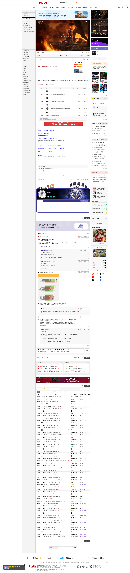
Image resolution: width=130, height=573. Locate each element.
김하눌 (74, 399)
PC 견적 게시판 (26, 58)
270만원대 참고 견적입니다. (51, 477)
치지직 (24, 68)
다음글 (42, 357)
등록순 (43, 233)
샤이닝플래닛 (75, 527)
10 (72, 544)
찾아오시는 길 (81, 562)
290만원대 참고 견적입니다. (51, 534)
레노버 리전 (25, 84)
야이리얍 (74, 489)
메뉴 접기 (84, 201)
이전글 (47, 357)
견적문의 (46, 498)
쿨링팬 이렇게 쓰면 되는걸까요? (50, 524)
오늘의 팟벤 (25, 54)
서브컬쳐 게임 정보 (27, 80)
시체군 (74, 470)
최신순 (46, 233)
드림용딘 (74, 413)
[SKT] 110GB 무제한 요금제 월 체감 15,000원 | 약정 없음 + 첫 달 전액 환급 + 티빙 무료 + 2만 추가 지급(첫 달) (99, 175)
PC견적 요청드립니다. (49, 422)
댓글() (87, 59)
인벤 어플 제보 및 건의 (27, 27)
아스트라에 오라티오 (27, 92)
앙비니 (74, 510)
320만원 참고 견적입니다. (50, 472)
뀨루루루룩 (75, 479)
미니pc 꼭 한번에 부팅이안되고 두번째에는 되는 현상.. (55, 460)
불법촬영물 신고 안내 (74, 562)
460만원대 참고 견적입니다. (51, 437)
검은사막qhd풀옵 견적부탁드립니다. (51, 531)
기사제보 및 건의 (26, 25)
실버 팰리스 (25, 86)
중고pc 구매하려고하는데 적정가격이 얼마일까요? (54, 520)
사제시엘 (74, 422)
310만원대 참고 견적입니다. (51, 453)
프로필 (46, 201)
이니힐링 (51, 197)
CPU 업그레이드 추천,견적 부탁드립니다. (52, 403)
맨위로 (82, 357)
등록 (87, 350)
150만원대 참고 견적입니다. (51, 432)
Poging (74, 475)
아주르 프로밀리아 (26, 90)
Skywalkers (75, 410)
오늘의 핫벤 (25, 52)
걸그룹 (24, 72)
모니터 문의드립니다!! (49, 399)
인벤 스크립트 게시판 (27, 29)
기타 (65, 391)
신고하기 (78, 179)
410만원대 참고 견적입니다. (51, 420)
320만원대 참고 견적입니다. (51, 448)
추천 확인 (86, 179)
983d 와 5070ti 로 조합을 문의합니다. (51, 456)
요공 (74, 515)
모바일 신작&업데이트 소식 (28, 31)
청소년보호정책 (66, 562)
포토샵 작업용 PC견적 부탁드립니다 (51, 408)
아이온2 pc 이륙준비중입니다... (50, 515)
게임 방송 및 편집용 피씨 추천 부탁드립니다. (53, 418)
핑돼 (74, 446)
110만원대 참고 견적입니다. (51, 522)
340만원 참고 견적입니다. (50, 508)
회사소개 (42, 562)
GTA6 (24, 94)
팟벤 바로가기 (26, 66)
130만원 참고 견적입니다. (50, 415)
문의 (46, 391)
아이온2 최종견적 (48, 527)
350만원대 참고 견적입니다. (51, 482)
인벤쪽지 (48, 197)
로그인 (119, 7)
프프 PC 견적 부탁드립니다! (50, 503)
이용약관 (52, 562)
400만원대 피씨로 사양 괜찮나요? (51, 489)
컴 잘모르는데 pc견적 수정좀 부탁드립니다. (53, 536)
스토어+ (105, 63)
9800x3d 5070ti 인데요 (49, 427)
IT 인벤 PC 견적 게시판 (86, 52)
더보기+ (61, 362)
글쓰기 (87, 385)
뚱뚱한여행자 (75, 429)
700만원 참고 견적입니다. (50, 444)
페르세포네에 (75, 456)
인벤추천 (60, 391)
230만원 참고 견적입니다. (50, 425)
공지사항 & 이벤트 (26, 21)
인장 (40, 201)
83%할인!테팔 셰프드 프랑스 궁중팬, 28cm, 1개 (99, 177)
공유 (71, 179)
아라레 (74, 401)
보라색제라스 (75, 439)
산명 (74, 484)
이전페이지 (76, 357)
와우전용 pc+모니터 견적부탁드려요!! (52, 434)
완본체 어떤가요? (48, 446)
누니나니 (74, 520)
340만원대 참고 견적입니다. (51, 496)
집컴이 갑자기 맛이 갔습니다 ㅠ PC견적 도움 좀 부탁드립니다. (57, 429)
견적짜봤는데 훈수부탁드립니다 (50, 439)
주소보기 (38, 52)
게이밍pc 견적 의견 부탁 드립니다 (51, 479)
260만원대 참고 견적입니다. (51, 505)
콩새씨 (74, 406)
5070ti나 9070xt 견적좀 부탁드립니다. (52, 451)
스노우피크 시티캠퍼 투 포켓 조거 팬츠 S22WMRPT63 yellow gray (99, 179)
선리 (39, 55)
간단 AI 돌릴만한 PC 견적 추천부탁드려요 (52, 406)
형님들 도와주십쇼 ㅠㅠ (49, 475)
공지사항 (87, 562)
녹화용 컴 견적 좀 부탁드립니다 (50, 401)
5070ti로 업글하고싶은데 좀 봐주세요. (52, 467)
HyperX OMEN (26, 82)
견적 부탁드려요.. (48, 463)
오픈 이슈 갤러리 (26, 50)
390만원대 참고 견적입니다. (51, 491)
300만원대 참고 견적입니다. (51, 529)
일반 (42, 391)
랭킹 (52, 201)
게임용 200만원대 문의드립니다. (51, 396)
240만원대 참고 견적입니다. (52, 170)
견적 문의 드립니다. (48, 441)
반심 (74, 531)
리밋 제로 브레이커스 (27, 88)
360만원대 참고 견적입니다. (51, 410)
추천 (51, 391)
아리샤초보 (75, 463)
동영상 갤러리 (26, 23)
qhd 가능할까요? (47, 494)
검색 (75, 547)
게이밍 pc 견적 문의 (48, 470)
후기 (55, 391)
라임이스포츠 (75, 418)
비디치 (74, 403)
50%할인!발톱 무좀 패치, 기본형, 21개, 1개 (99, 183)
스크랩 (74, 179)
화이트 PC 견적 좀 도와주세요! (50, 484)
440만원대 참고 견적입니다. (51, 458)
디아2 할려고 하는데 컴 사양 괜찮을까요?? (53, 501)
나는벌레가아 (75, 524)
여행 (24, 74)
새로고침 (88, 233)
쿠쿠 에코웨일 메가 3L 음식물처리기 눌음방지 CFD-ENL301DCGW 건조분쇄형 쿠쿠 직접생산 (99, 181)
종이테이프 (75, 408)
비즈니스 (47, 562)
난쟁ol (74, 441)
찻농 (74, 427)
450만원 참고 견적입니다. (50, 465)
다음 (75, 544)
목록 (84, 59)
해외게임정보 (26, 76)
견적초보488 (75, 503)
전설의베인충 (75, 396)
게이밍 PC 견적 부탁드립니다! (50, 510)
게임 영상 (25, 78)
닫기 (25, 565)
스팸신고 (82, 179)
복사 (43, 52)
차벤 (24, 70)
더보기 (54, 197)
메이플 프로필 (65, 201)
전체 (38, 391)
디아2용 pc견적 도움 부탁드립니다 (51, 413)
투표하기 (99, 223)
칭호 (59, 201)
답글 (88, 247)
